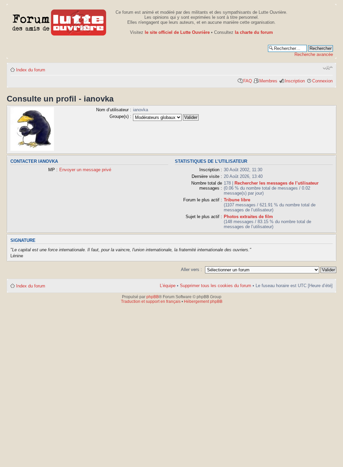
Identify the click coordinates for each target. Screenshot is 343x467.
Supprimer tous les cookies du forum (215, 285)
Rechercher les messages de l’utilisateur (276, 183)
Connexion (322, 80)
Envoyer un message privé (85, 169)
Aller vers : (191, 269)
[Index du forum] (59, 21)
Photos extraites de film (248, 216)
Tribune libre (237, 199)
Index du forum (30, 69)
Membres (268, 80)
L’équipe (168, 285)
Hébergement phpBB (203, 301)
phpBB (152, 296)
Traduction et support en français (151, 301)
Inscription (295, 80)
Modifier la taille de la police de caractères (328, 68)
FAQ (247, 80)
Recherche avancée (313, 54)
